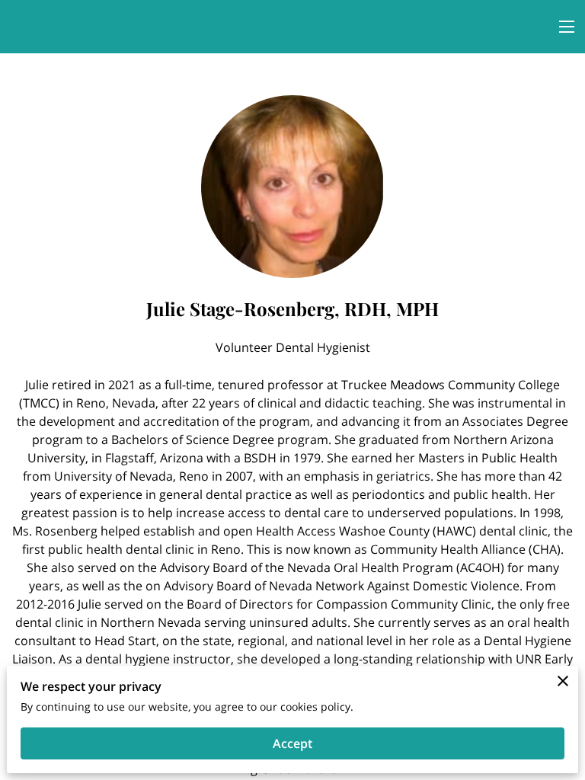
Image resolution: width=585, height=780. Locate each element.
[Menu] (566, 27)
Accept (292, 743)
